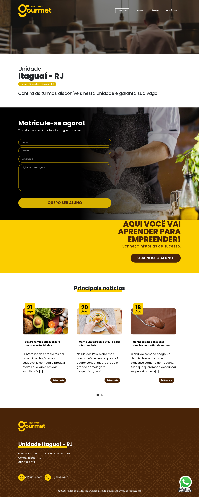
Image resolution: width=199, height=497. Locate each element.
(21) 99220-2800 (33, 477)
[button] (98, 395)
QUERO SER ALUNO (65, 202)
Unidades (34, 84)
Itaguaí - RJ (47, 84)
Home (24, 84)
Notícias (171, 10)
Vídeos (155, 10)
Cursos (122, 10)
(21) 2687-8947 (59, 477)
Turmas (139, 10)
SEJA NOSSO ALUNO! (155, 258)
